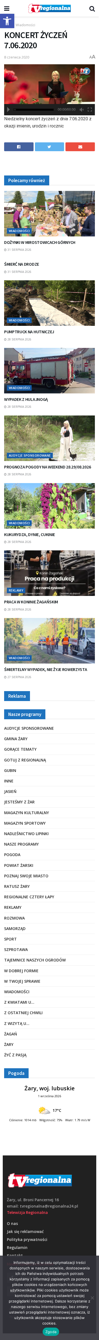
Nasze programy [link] (21, 844)
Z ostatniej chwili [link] (23, 1012)
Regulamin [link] (17, 1247)
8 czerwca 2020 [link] (16, 57)
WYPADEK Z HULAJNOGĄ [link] (26, 399)
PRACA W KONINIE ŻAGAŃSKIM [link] (31, 601)
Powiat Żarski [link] (18, 865)
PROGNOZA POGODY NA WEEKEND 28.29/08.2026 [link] (47, 467)
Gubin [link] (10, 770)
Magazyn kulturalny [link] (26, 812)
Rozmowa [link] (14, 918)
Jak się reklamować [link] (25, 1231)
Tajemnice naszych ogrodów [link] (35, 960)
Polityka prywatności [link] (27, 1239)
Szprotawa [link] (16, 949)
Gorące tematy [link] (20, 749)
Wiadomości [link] (25, 25)
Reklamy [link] (16, 590)
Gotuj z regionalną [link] (25, 760)
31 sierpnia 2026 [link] (19, 250)
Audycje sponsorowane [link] (30, 455)
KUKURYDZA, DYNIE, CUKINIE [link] (29, 534)
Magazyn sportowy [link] (25, 823)
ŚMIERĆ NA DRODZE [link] (21, 264)
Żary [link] (8, 1044)
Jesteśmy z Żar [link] (19, 801)
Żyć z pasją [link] (15, 1054)
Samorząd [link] (15, 928)
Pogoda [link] (12, 854)
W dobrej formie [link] (21, 970)
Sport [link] (10, 939)
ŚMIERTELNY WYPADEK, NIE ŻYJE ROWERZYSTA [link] (45, 669)
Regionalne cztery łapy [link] (29, 896)
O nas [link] (12, 1223)
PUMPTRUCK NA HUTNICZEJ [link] (29, 331)
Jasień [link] (10, 791)
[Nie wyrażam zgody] (92, 1298)
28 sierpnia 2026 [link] (19, 339)
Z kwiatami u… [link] (19, 1002)
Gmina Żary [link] (16, 738)
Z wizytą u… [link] (16, 1023)
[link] (7, 21)
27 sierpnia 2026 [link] (19, 677)
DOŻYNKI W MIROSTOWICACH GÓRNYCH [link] (39, 242)
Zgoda (50, 1332)
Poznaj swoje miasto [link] (26, 875)
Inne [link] (8, 781)
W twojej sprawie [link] (22, 981)
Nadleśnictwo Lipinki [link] (26, 833)
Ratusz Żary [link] (17, 886)
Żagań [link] (10, 1034)
